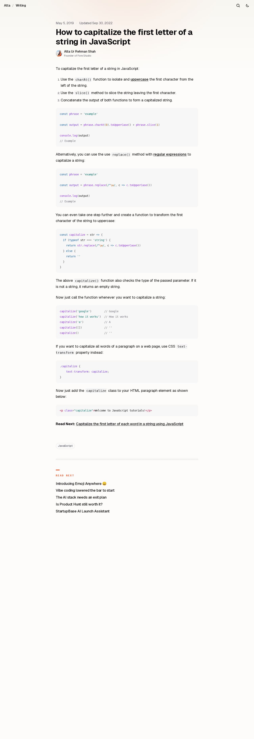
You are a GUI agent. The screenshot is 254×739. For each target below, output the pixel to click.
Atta (7, 5)
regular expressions (170, 154)
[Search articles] (238, 5)
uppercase (139, 79)
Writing (21, 5)
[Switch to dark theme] (247, 5)
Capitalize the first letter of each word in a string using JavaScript (129, 424)
